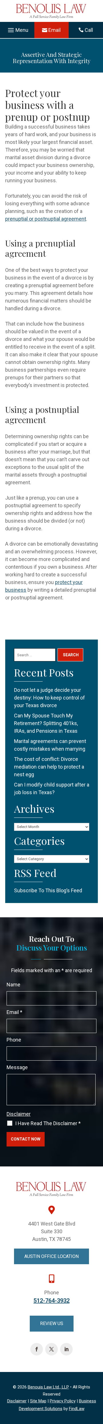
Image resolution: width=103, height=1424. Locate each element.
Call (89, 30)
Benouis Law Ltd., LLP (48, 1387)
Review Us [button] (51, 1323)
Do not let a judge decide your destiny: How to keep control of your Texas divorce (49, 697)
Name (13, 985)
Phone (14, 1040)
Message (17, 1067)
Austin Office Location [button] (51, 1256)
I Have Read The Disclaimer (48, 1123)
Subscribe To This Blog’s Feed (48, 890)
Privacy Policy (63, 1401)
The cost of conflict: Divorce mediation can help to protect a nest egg (49, 766)
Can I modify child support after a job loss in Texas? (51, 788)
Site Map (38, 1401)
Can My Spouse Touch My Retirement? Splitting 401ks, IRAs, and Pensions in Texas (46, 723)
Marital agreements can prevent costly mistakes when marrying (50, 745)
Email (54, 30)
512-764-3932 (51, 1300)
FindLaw (76, 1408)
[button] (17, 30)
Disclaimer (19, 1114)
